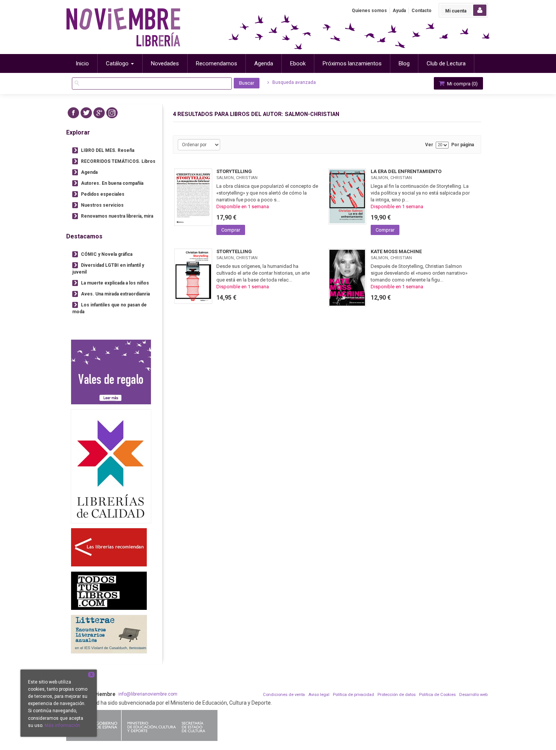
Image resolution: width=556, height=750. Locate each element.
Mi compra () (462, 84)
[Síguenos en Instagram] (112, 112)
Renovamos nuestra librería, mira (117, 216)
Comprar (230, 230)
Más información (62, 725)
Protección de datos (396, 694)
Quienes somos (369, 10)
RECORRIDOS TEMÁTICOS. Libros (118, 161)
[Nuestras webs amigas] (109, 547)
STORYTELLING (234, 171)
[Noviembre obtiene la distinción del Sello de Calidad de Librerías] (111, 466)
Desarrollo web (473, 694)
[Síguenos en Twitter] (86, 112)
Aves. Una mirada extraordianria (115, 294)
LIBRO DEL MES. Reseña (107, 150)
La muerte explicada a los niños (115, 283)
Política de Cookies (437, 694)
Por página (462, 145)
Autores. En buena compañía (112, 183)
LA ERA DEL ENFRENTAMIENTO (406, 171)
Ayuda (399, 10)
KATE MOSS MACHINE (396, 251)
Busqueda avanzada (293, 82)
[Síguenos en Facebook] (73, 112)
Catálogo (118, 63)
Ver (429, 145)
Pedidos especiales (102, 194)
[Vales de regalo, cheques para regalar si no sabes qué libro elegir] (111, 372)
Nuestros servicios (102, 205)
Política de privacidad (353, 694)
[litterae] (109, 634)
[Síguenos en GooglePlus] (99, 112)
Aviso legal (318, 694)
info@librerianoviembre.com (147, 694)
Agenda (89, 172)
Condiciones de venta (284, 694)
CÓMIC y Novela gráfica (106, 254)
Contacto (422, 10)
